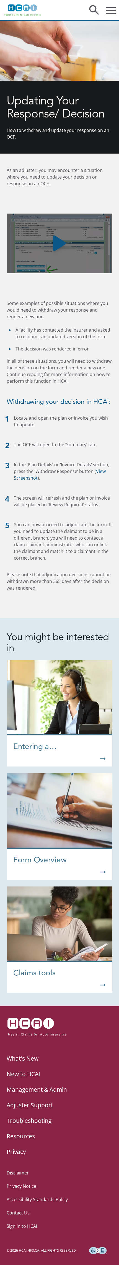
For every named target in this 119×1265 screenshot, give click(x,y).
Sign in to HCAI (22, 1226)
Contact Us (18, 1213)
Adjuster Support (30, 1105)
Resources (21, 1136)
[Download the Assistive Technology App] (98, 1250)
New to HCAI (23, 1074)
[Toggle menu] (111, 10)
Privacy (16, 1152)
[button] (59, 243)
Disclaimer (18, 1173)
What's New (22, 1058)
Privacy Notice (21, 1186)
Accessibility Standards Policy (37, 1199)
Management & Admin (37, 1089)
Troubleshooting (29, 1120)
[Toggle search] (94, 10)
